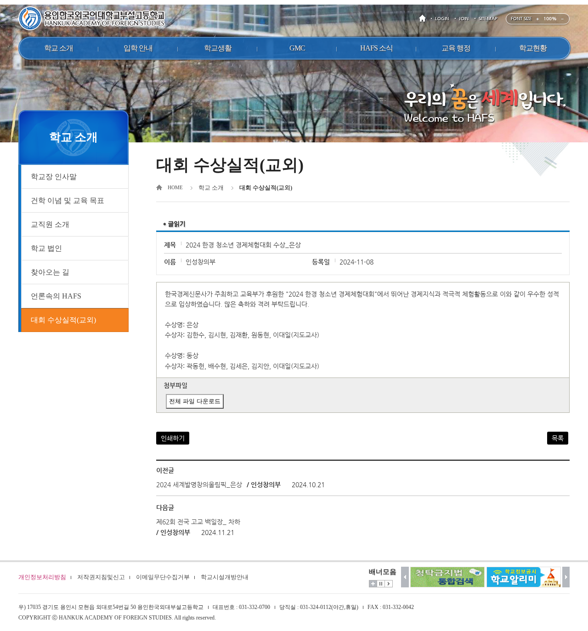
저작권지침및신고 (101, 577)
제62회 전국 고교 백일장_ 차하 (198, 521)
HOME (424, 19)
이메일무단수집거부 (163, 577)
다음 (566, 577)
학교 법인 (46, 248)
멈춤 (381, 583)
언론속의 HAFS (56, 296)
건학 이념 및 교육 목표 (67, 200)
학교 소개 (211, 187)
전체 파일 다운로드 (194, 401)
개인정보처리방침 (42, 577)
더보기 (373, 583)
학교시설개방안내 (225, 577)
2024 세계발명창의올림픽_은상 (199, 484)
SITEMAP (488, 18)
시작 (388, 583)
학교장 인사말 (54, 176)
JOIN (464, 18)
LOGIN (442, 18)
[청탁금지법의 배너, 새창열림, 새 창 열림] (447, 577)
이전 (405, 577)
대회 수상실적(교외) (63, 320)
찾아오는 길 (50, 272)
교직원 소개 (50, 224)
